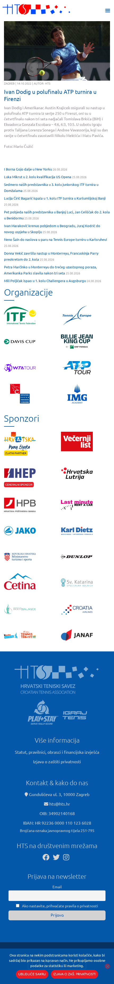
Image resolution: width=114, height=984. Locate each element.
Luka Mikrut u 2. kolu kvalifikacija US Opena (37, 176)
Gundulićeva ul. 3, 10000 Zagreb (58, 794)
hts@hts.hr (59, 803)
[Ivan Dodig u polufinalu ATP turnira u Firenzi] (57, 51)
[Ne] (107, 966)
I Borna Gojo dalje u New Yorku (28, 169)
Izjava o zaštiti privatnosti (57, 761)
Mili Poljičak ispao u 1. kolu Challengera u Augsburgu (45, 280)
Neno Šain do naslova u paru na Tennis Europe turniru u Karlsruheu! (55, 239)
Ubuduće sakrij (32, 974)
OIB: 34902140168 (57, 813)
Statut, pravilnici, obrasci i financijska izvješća (57, 752)
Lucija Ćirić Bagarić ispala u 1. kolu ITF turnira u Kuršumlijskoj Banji (55, 198)
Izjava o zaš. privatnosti (74, 974)
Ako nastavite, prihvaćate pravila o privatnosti (59, 905)
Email (57, 886)
